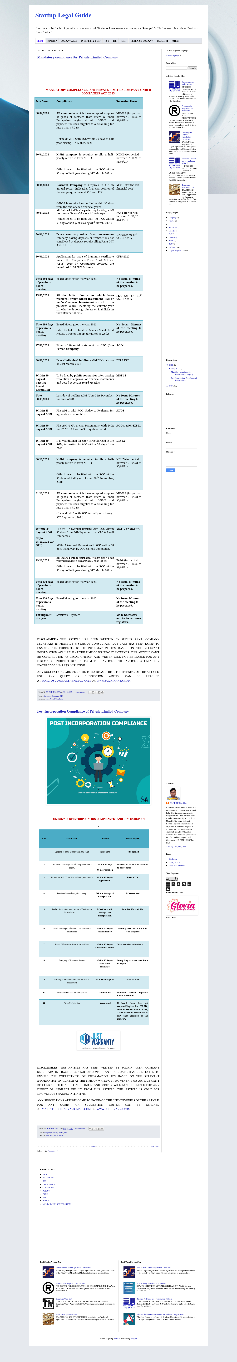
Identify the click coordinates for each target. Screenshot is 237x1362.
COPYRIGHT (48, 1187)
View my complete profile (176, 846)
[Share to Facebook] (99, 692)
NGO (107, 41)
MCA (45, 1174)
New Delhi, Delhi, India (54, 699)
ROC (66, 1132)
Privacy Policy (174, 862)
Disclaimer (173, 859)
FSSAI (123, 41)
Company (47, 696)
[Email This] (90, 692)
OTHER (175, 41)
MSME (171, 230)
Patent (171, 240)
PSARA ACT (162, 41)
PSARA (46, 1200)
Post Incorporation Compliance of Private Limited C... (184, 379)
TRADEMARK (49, 1184)
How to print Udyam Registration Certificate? (187, 135)
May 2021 (175, 368)
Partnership (173, 237)
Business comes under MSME (188, 83)
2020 (171, 386)
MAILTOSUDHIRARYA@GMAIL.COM (66, 680)
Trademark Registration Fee (188, 186)
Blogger (134, 1338)
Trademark (173, 247)
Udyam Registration (176, 250)
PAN (171, 234)
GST (170, 224)
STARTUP (52, 41)
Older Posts (154, 1146)
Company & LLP (57, 696)
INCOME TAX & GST (90, 41)
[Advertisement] (181, 305)
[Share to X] (96, 692)
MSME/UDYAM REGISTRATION (57, 1204)
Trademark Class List (64, 1298)
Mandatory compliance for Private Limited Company (77, 57)
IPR (115, 41)
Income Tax (173, 227)
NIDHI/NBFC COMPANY (142, 41)
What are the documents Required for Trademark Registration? (160, 1314)
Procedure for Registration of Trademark (187, 108)
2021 (171, 365)
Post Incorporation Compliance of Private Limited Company (83, 711)
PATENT (46, 1190)
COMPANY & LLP (69, 41)
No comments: (80, 692)
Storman (117, 1338)
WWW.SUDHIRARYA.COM (113, 680)
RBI (44, 1197)
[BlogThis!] (93, 692)
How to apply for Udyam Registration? (151, 1283)
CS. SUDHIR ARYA (178, 803)
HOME (40, 41)
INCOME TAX (49, 1177)
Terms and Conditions (177, 865)
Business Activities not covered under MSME (189, 160)
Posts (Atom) (53, 1151)
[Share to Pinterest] (102, 692)
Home (93, 1146)
